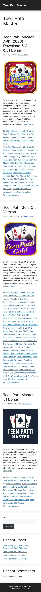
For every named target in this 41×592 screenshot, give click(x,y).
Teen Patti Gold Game (22, 318)
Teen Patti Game (27, 131)
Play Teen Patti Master (26, 157)
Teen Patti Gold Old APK (17, 325)
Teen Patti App (12, 131)
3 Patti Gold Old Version (16, 302)
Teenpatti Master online (20, 192)
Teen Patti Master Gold (19, 500)
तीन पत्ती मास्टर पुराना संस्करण (17, 379)
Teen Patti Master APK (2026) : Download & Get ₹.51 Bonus (18, 43)
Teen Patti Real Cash (19, 299)
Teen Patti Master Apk (24, 163)
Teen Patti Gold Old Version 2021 (17, 334)
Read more (28, 124)
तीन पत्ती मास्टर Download (17, 376)
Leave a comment (13, 195)
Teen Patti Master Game (21, 176)
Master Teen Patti (21, 153)
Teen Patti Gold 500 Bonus (24, 309)
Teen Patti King (9, 357)
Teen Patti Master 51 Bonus (18, 397)
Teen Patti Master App (16, 493)
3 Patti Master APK (14, 147)
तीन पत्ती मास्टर (20, 373)
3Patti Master (28, 147)
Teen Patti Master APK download (17, 166)
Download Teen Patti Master (15, 150)
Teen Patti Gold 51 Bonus (13, 312)
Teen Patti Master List (24, 363)
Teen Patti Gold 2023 (17, 305)
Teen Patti (7, 160)
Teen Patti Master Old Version (15, 366)
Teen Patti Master (14, 5)
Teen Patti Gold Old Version (21, 331)
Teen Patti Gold (9, 134)
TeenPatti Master (26, 182)
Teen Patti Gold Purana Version (23, 354)
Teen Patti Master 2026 (18, 487)
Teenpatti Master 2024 (12, 186)
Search (6, 517)
